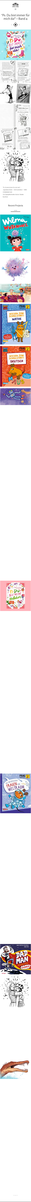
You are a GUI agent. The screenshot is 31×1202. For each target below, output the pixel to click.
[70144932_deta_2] (15, 71)
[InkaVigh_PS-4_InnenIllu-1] (23, 93)
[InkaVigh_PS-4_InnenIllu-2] (15, 166)
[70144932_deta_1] (15, 115)
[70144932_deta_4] (15, 138)
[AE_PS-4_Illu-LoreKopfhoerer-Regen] (8, 93)
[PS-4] (15, 45)
